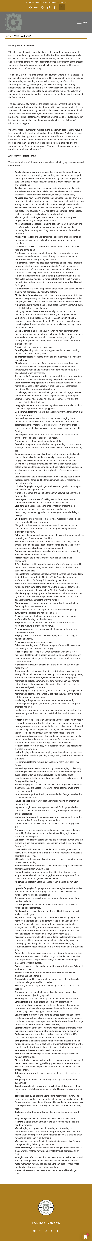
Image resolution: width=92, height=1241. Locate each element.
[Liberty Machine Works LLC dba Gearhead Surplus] (46, 1207)
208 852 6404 (33, 2)
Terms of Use (53, 1223)
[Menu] (79, 22)
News (8, 36)
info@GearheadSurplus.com (55, 2)
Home (34, 1223)
